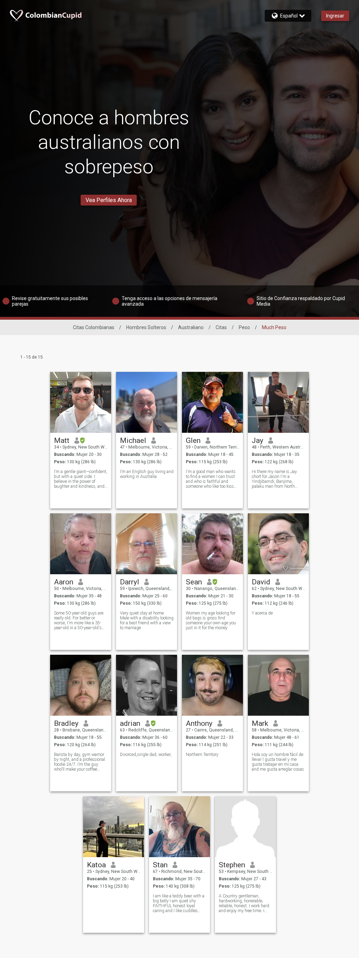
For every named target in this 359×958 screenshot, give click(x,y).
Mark (260, 723)
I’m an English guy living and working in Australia (147, 474)
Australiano (191, 327)
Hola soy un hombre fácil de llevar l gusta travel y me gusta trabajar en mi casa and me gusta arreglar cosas (278, 762)
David (261, 582)
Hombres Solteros (146, 327)
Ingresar (335, 16)
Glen (193, 440)
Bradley (66, 723)
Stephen (232, 865)
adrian (130, 723)
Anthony (199, 723)
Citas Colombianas (93, 327)
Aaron (63, 582)
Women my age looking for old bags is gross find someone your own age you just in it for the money (211, 620)
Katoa (96, 865)
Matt (61, 440)
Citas (221, 327)
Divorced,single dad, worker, (145, 754)
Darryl (129, 582)
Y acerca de (262, 613)
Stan (160, 865)
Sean (194, 582)
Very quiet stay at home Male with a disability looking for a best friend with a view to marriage (147, 620)
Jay (257, 440)
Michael (133, 440)
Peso (244, 327)
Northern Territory (202, 754)
